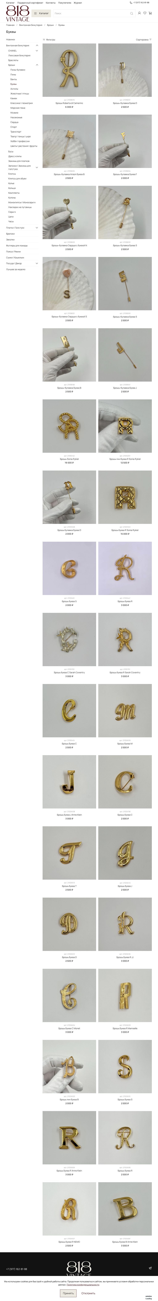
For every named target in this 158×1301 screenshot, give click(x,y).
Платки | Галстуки (15, 227)
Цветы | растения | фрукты (23, 145)
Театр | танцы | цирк (20, 136)
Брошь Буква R (125, 1170)
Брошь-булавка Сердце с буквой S (69, 316)
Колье (11, 183)
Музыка (14, 112)
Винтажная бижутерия (30, 25)
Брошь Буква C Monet (69, 1028)
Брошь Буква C (69, 743)
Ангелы (14, 88)
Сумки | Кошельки (15, 257)
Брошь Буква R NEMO (69, 1241)
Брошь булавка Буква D (69, 530)
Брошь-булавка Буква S (125, 245)
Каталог (10, 2)
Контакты (51, 2)
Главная (10, 25)
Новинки (10, 39)
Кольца (12, 188)
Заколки (10, 239)
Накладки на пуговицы (19, 207)
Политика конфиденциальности (83, 1284)
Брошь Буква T (69, 886)
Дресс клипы (14, 156)
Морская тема (17, 107)
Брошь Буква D (69, 957)
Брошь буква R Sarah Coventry (125, 672)
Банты (13, 79)
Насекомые (16, 117)
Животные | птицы (19, 93)
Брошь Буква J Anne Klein (69, 814)
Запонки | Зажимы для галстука (19, 167)
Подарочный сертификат (30, 2)
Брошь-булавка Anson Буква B (69, 174)
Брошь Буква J (125, 886)
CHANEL (12, 50)
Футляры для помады (16, 245)
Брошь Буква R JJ (124, 957)
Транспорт (15, 131)
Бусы (10, 151)
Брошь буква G (69, 601)
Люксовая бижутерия (19, 55)
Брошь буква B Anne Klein (125, 1241)
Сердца (14, 122)
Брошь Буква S (125, 1099)
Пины (13, 74)
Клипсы (12, 173)
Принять (68, 1293)
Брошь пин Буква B (69, 1099)
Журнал (78, 2)
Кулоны (12, 197)
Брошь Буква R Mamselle (125, 1028)
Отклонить (88, 1293)
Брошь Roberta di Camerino (69, 103)
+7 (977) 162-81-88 (141, 2)
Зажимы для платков (18, 161)
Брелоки (10, 233)
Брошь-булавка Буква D (125, 103)
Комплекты (13, 192)
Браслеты (13, 60)
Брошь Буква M (125, 743)
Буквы (13, 84)
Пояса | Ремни (13, 251)
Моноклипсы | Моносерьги (21, 202)
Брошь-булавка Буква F (125, 174)
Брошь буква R (125, 601)
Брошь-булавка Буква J (125, 387)
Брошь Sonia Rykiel (69, 458)
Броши (50, 25)
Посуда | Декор (14, 263)
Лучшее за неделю (15, 269)
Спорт (13, 126)
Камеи (13, 98)
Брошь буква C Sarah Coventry (69, 672)
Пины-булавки (17, 69)
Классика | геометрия (21, 103)
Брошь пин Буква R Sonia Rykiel (125, 458)
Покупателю (64, 2)
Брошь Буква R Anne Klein (69, 1170)
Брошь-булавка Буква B (69, 387)
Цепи (11, 216)
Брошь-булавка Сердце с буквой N (69, 245)
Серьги (12, 211)
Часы (11, 221)
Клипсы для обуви (17, 178)
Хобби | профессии (20, 141)
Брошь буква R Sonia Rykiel (125, 530)
